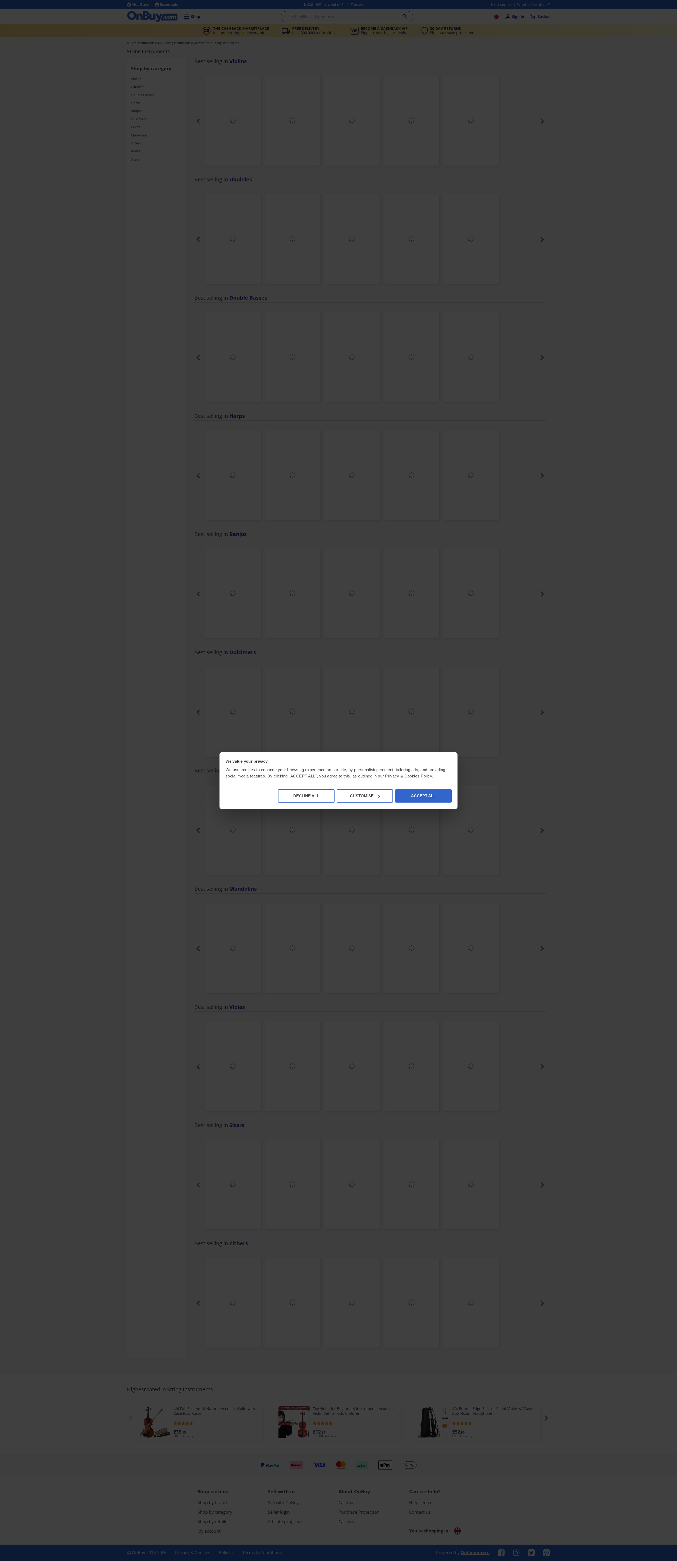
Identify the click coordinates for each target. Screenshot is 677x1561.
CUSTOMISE (362, 796)
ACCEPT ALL (423, 796)
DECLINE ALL (306, 796)
